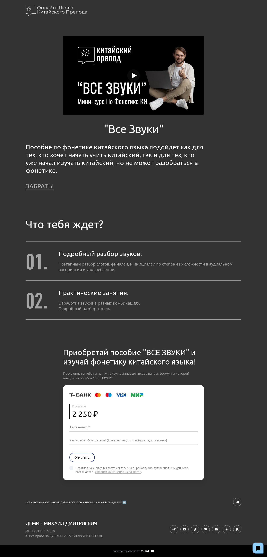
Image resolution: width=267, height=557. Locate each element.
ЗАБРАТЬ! (40, 186)
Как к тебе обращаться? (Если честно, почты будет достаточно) (118, 440)
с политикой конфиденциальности (118, 472)
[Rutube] (237, 529)
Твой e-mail (78, 427)
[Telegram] (237, 502)
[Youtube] (184, 529)
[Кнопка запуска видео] (133, 75)
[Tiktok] (195, 529)
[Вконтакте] (206, 529)
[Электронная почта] (216, 529)
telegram (114, 502)
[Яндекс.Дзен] (227, 529)
